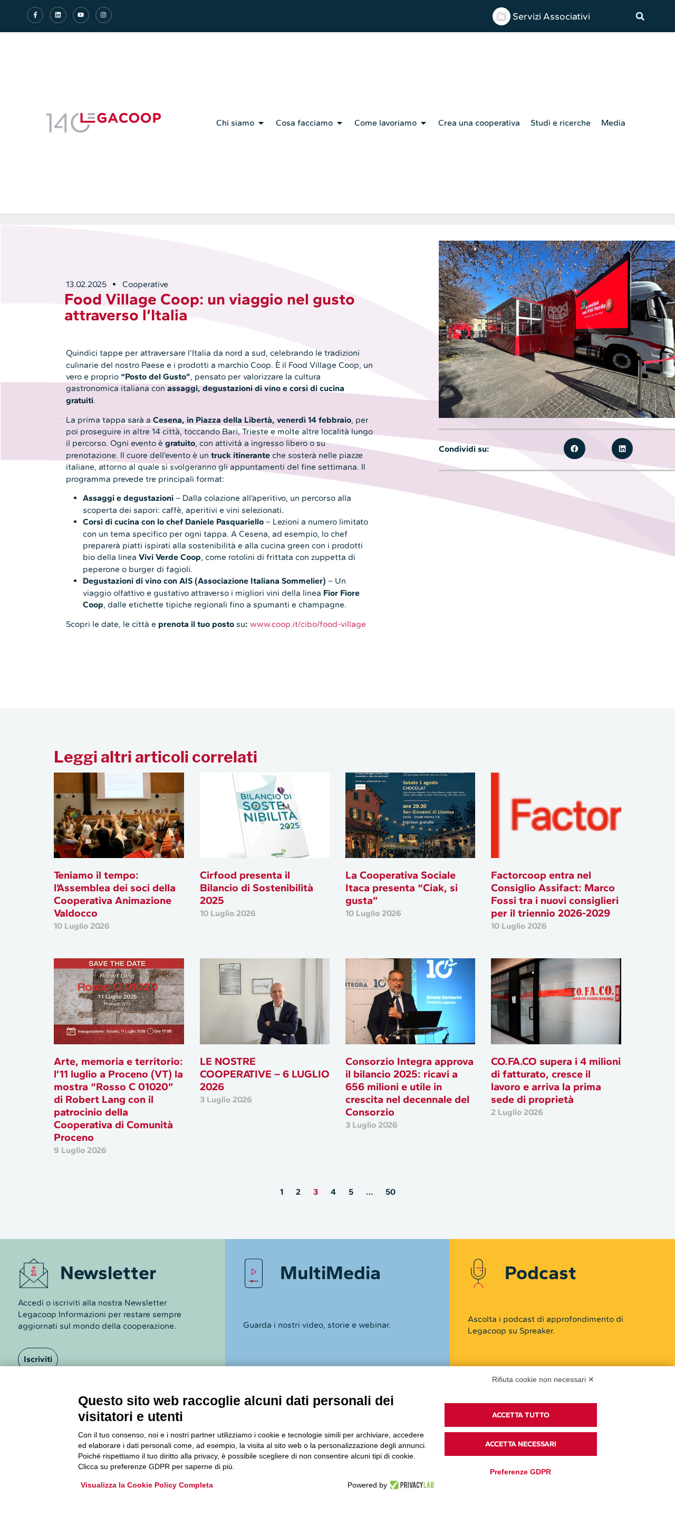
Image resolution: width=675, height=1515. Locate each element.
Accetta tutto (520, 1415)
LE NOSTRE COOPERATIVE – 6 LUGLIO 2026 (265, 1074)
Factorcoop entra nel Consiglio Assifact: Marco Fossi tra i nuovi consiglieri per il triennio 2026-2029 (555, 894)
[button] (640, 16)
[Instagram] (103, 15)
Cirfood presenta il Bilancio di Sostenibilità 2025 (256, 888)
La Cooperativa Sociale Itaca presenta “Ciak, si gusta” (401, 888)
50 (390, 1192)
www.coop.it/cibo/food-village (308, 624)
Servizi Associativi (551, 16)
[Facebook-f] (35, 15)
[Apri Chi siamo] (261, 123)
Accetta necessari (520, 1444)
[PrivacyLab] (410, 1485)
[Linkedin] (58, 15)
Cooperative (145, 284)
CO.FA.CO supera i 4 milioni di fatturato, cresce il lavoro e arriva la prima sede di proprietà (556, 1080)
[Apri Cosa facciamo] (339, 123)
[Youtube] (81, 15)
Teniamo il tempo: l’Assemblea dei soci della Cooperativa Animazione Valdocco (115, 894)
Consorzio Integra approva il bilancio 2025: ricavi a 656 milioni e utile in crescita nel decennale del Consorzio (409, 1086)
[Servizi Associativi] (501, 16)
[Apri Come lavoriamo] (423, 123)
